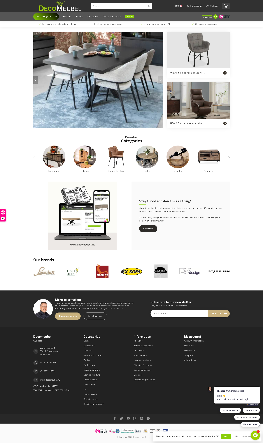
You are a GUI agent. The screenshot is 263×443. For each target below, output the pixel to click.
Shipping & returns (143, 365)
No (236, 436)
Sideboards (89, 345)
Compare (188, 355)
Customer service (112, 16)
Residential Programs (94, 404)
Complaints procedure (144, 379)
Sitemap (138, 374)
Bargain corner (91, 399)
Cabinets (88, 350)
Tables (87, 360)
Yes (225, 436)
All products (190, 360)
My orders (189, 345)
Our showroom (95, 316)
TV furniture (89, 365)
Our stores (93, 16)
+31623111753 (47, 371)
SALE (130, 16)
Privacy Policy (140, 355)
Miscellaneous (90, 379)
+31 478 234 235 (48, 362)
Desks (86, 340)
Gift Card (66, 16)
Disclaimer (139, 350)
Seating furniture (92, 374)
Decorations (89, 384)
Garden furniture (92, 370)
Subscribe (148, 228)
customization (90, 394)
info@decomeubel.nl (50, 379)
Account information (194, 340)
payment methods (142, 360)
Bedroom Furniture (93, 355)
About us (138, 340)
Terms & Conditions (143, 345)
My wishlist (189, 350)
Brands (79, 16)
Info (85, 389)
